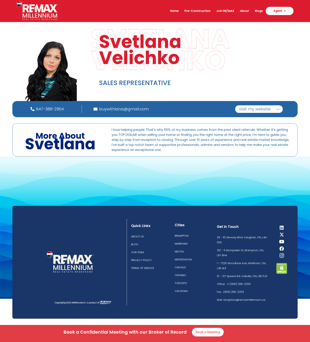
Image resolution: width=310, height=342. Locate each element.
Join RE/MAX (225, 11)
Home (174, 11)
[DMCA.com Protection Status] (281, 273)
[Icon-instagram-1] (282, 255)
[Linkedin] (282, 227)
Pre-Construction (197, 11)
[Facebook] (282, 248)
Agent (277, 11)
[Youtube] (282, 241)
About (244, 11)
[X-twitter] (282, 234)
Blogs (259, 11)
